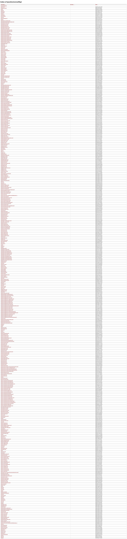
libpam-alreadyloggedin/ (5, 50)
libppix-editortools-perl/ (5, 440)
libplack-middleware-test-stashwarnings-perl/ (9, 317)
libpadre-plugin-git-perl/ (5, 32)
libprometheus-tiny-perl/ (5, 474)
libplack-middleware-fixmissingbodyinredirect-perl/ (10, 305)
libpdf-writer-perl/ (4, 166)
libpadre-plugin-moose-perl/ (6, 33)
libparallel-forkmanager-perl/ (6, 85)
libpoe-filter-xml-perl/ (4, 411)
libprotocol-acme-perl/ (5, 478)
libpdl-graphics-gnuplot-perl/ (6, 173)
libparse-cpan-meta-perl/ (5, 101)
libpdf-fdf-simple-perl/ (4, 159)
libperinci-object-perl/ (4, 186)
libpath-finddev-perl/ (4, 140)
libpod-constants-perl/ (5, 335)
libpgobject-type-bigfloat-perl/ (6, 251)
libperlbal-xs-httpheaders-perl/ (6, 220)
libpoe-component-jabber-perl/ (6, 390)
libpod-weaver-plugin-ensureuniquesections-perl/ (9, 366)
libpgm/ (2, 247)
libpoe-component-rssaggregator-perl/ (7, 397)
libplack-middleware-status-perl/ (6, 316)
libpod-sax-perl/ (3, 356)
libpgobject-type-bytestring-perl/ (6, 252)
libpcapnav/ (3, 148)
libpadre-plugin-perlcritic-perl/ (6, 36)
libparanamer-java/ (4, 96)
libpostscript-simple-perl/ (5, 432)
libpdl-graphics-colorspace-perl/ (6, 509)
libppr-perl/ (3, 529)
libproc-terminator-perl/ (5, 470)
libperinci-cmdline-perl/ (5, 185)
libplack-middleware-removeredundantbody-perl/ (9, 312)
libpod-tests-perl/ (4, 362)
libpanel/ (2, 78)
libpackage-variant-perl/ (5, 28)
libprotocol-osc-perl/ (4, 481)
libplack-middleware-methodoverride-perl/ (8, 311)
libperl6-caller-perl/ (4, 211)
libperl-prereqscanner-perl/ (5, 206)
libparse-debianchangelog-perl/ (6, 105)
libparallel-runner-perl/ (5, 88)
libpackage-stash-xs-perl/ (5, 27)
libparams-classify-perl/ (5, 90)
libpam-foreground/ (4, 534)
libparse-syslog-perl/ (4, 126)
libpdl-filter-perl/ (3, 504)
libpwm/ (2, 524)
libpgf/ (2, 244)
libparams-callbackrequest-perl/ (6, 89)
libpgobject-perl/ (4, 248)
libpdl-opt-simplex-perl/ (5, 517)
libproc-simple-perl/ (4, 467)
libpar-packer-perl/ (4, 81)
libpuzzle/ (2, 496)
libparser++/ (3, 533)
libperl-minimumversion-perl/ (6, 203)
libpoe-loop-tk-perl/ (4, 413)
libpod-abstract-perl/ (4, 334)
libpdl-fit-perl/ (3, 506)
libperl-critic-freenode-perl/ (5, 193)
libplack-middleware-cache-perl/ (6, 297)
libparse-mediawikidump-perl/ (6, 117)
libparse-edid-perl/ (4, 110)
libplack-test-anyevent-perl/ (5, 321)
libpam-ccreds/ (3, 52)
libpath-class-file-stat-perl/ (5, 134)
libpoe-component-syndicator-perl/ (7, 405)
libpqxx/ (2, 13)
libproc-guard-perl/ (4, 460)
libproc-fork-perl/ (4, 459)
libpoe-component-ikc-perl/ (5, 388)
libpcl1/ (2, 150)
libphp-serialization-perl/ (5, 274)
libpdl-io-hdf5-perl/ (4, 174)
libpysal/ (2, 501)
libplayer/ (2, 324)
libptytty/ (2, 494)
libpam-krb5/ (3, 58)
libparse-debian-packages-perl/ (6, 104)
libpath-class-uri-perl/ (4, 136)
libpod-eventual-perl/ (4, 342)
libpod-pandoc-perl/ (4, 348)
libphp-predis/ (3, 273)
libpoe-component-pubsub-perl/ (6, 395)
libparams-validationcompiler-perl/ (7, 95)
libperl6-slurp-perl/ (4, 218)
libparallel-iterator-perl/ (5, 86)
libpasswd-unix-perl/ (4, 133)
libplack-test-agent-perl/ (5, 320)
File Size (71, 4)
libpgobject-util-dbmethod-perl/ (6, 258)
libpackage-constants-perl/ (5, 20)
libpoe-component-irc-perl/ (5, 389)
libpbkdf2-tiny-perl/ (4, 147)
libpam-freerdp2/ (4, 57)
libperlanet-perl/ (3, 219)
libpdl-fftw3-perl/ (4, 505)
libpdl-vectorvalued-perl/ (5, 180)
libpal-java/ (3, 44)
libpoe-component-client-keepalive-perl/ (8, 383)
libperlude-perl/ (3, 528)
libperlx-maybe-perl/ (4, 234)
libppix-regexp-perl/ (4, 442)
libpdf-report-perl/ (4, 162)
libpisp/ (2, 537)
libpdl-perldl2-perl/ (4, 518)
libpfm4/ (2, 10)
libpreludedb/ (3, 16)
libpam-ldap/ (3, 59)
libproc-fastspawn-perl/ (5, 458)
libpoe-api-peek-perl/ (4, 379)
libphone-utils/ (3, 266)
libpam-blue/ (3, 51)
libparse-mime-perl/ (4, 119)
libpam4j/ (2, 74)
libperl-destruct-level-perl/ (5, 198)
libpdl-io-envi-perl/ (4, 513)
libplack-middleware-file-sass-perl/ (7, 304)
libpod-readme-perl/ (4, 355)
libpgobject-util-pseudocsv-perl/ (6, 259)
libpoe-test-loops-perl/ (5, 416)
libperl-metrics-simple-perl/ (5, 201)
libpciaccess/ (3, 149)
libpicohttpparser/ (4, 525)
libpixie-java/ (3, 287)
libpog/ (2, 418)
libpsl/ (2, 486)
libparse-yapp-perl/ (4, 128)
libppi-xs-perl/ (3, 437)
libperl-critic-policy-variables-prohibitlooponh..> (9, 195)
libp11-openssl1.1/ (4, 18)
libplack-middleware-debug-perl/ (6, 301)
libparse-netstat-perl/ (4, 121)
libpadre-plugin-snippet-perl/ (6, 39)
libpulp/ (2, 535)
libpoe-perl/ (3, 414)
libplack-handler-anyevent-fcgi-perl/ (7, 295)
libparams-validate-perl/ (5, 94)
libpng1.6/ (2, 332)
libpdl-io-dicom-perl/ (4, 512)
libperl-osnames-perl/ (4, 204)
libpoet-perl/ (3, 417)
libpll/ (2, 326)
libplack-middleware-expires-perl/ (7, 303)
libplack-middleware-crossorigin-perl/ (7, 298)
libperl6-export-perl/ (4, 213)
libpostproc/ (3, 428)
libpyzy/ (2, 502)
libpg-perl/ (2, 242)
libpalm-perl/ (3, 47)
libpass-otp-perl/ (4, 132)
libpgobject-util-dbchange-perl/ (6, 257)
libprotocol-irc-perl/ (4, 480)
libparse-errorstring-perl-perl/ (6, 111)
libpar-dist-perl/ (3, 80)
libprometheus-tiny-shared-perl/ (6, 475)
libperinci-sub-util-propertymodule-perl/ (8, 189)
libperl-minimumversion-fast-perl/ (6, 202)
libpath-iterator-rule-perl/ (5, 143)
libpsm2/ (2, 487)
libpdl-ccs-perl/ (3, 172)
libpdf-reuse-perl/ (4, 164)
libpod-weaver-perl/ (4, 365)
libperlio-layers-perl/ (4, 224)
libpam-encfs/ (3, 55)
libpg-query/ (3, 243)
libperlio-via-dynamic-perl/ (5, 226)
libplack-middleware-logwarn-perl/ (7, 310)
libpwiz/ (2, 497)
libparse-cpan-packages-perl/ (6, 102)
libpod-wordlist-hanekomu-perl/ (6, 373)
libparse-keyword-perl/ (5, 116)
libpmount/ (3, 329)
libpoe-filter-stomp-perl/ (5, 410)
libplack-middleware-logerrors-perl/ (7, 309)
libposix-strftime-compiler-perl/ (6, 425)
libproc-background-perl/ (5, 456)
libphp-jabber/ (3, 270)
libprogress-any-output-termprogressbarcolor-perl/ (9, 472)
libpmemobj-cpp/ (4, 328)
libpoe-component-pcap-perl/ (6, 393)
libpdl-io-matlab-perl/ (4, 175)
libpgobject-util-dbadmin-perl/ (6, 256)
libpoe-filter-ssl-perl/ (4, 409)
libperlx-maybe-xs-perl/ (5, 235)
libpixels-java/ (3, 286)
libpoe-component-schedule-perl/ (7, 398)
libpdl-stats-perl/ (4, 179)
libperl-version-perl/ (4, 208)
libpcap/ (2, 536)
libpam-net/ (3, 62)
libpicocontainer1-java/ (5, 280)
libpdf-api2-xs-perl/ (4, 156)
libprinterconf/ (3, 451)
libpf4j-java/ (3, 239)
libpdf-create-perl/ (4, 158)
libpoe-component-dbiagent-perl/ (6, 387)
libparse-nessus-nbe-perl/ (5, 120)
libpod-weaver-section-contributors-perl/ (8, 367)
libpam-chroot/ (3, 54)
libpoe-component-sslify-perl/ (6, 404)
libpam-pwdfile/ (3, 63)
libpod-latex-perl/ (4, 344)
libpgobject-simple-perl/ (5, 249)
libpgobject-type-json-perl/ (5, 255)
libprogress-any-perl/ (4, 473)
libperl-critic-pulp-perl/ (5, 196)
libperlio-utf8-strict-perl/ (5, 225)
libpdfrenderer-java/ (4, 171)
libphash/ (2, 263)
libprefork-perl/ (3, 449)
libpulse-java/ (3, 495)
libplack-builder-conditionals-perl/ (7, 294)
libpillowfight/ (3, 281)
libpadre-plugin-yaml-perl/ (5, 42)
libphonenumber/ (4, 267)
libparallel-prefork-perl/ (5, 87)
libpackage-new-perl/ (4, 24)
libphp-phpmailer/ (4, 272)
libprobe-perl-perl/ (4, 455)
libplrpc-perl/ (3, 532)
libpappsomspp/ (4, 8)
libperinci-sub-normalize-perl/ (6, 187)
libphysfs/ (2, 278)
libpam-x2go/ (3, 73)
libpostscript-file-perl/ (4, 429)
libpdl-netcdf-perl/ (4, 178)
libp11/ (2, 19)
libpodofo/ (2, 12)
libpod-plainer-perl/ (4, 349)
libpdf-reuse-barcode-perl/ (5, 163)
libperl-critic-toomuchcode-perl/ (6, 197)
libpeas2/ (2, 182)
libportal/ (2, 421)
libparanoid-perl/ (4, 97)
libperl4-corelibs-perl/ (4, 209)
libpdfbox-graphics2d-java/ (5, 167)
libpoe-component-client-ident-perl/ (7, 382)
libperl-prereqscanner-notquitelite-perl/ (7, 205)
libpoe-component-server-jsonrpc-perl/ (7, 401)
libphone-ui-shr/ (3, 264)
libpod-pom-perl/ (4, 350)
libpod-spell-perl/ (4, 359)
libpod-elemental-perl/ (5, 339)
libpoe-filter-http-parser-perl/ (6, 406)
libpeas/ (2, 181)
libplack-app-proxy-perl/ (5, 293)
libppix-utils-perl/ (4, 444)
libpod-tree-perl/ (3, 364)
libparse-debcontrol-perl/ (5, 103)
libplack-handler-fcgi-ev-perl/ (6, 296)
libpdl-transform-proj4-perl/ (5, 519)
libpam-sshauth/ (4, 67)
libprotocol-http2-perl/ (4, 479)
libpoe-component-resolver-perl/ (6, 396)
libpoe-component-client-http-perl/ (7, 381)
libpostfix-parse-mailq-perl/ (5, 427)
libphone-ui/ (3, 265)
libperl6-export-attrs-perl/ (5, 212)
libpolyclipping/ (3, 419)
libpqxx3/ (2, 447)
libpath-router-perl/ (4, 144)
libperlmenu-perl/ (4, 229)
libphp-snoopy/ (3, 275)
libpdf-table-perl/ (4, 165)
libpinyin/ (2, 282)
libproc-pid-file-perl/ (4, 463)
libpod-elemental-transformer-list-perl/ (7, 341)
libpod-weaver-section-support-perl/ (7, 371)
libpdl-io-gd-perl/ (4, 520)
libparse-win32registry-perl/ (6, 127)
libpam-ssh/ (3, 66)
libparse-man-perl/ (4, 527)
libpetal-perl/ (3, 236)
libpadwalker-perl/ (4, 43)
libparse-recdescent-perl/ (5, 125)
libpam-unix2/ (3, 71)
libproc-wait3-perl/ (4, 471)
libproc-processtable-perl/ (5, 464)
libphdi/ (2, 503)
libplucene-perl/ (3, 327)
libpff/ (2, 9)
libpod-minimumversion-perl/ (6, 347)
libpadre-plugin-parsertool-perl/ (6, 34)
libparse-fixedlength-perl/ (5, 113)
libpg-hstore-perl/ (4, 241)
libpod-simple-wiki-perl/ (5, 358)
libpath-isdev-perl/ (4, 141)
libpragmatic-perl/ (4, 448)
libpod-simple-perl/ (4, 357)
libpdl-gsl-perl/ (3, 511)
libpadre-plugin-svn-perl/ (5, 41)
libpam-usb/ (3, 72)
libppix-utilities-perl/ (4, 443)
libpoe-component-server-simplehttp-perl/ (8, 402)
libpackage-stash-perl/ (5, 26)
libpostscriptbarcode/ (4, 433)
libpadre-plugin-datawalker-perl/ (6, 31)
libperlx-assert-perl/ (4, 232)
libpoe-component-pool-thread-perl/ (7, 394)
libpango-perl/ (3, 79)
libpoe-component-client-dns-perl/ (7, 380)
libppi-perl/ (3, 436)
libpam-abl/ (3, 48)
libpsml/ (2, 488)
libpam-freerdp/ (3, 56)
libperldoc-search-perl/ (5, 221)
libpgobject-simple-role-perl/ (6, 250)
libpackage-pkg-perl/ (4, 25)
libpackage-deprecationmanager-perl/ (7, 21)
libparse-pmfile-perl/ (4, 124)
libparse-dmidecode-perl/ (5, 109)
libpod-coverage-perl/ (4, 336)
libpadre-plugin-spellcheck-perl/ (6, 40)
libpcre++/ (2, 151)
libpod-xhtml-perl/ (4, 375)
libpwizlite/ (3, 498)
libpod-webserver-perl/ (5, 372)
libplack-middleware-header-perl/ (7, 306)
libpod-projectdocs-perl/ (5, 352)
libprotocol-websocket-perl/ (5, 482)
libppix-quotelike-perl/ (5, 441)
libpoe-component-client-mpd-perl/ (7, 385)
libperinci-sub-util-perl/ (5, 188)
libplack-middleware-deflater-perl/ (7, 302)
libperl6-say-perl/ (4, 217)
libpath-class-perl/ (4, 135)
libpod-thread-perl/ (4, 363)
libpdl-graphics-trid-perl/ (5, 510)
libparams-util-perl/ (4, 93)
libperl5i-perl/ (3, 210)
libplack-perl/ (3, 318)
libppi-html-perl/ (3, 435)
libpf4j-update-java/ (4, 240)
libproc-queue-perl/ (4, 465)
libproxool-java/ (3, 483)
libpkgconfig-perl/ (4, 289)
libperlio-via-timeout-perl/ (5, 228)
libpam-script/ (3, 65)
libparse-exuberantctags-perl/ (6, 112)
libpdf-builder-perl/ (4, 157)
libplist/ (2, 325)
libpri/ (2, 450)
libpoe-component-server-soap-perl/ (7, 403)
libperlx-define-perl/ (4, 233)
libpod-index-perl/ (4, 343)
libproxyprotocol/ (4, 526)
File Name (3, 4)
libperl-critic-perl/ (4, 194)
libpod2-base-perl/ (4, 378)
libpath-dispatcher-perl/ (5, 139)
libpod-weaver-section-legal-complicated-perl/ (9, 370)
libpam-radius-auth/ (4, 64)
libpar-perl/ (3, 82)
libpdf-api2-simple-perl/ (5, 155)
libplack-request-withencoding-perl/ (7, 319)
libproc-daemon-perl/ (4, 457)
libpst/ (2, 490)
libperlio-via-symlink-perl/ (5, 227)
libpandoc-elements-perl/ (5, 75)
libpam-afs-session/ (4, 49)
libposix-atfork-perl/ (4, 424)
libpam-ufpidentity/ (4, 70)
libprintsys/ (3, 452)
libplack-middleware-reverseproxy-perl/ (8, 313)
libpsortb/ (2, 489)
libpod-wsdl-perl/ (4, 374)
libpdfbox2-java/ (4, 170)
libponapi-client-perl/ (4, 420)
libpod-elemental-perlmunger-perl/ (7, 340)
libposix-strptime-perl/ (4, 426)
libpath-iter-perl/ (3, 142)
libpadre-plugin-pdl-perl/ (5, 35)
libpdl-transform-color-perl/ (5, 521)
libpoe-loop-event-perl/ (5, 412)
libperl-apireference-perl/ (5, 190)
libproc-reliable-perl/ (4, 466)
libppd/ (2, 434)
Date (96, 4)
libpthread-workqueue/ (5, 493)
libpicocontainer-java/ (4, 279)
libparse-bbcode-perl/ (4, 98)
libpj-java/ (2, 288)
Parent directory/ (4, 5)
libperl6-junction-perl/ (4, 216)
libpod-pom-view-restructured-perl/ (7, 351)
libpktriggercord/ (4, 290)
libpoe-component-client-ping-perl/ (7, 386)
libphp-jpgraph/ (3, 271)
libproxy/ (2, 17)
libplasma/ (3, 11)
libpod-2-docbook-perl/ (5, 333)
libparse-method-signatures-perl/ (6, 118)
